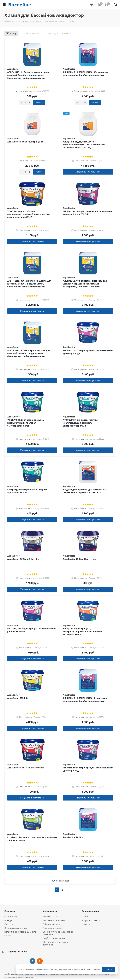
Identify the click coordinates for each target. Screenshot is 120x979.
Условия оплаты (51, 916)
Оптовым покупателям (15, 928)
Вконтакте (32, 961)
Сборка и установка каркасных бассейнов (58, 933)
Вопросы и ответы (91, 920)
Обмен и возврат (51, 924)
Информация (50, 911)
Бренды (8, 920)
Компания (9, 911)
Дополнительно (90, 911)
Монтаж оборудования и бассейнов (55, 943)
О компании (10, 916)
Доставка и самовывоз (54, 920)
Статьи (85, 916)
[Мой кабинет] (91, 4)
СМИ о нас (9, 924)
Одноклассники (40, 961)
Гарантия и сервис (52, 928)
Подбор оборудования (54, 938)
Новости (86, 924)
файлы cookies (42, 969)
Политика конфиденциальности (20, 931)
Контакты (9, 935)
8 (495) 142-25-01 (17, 951)
